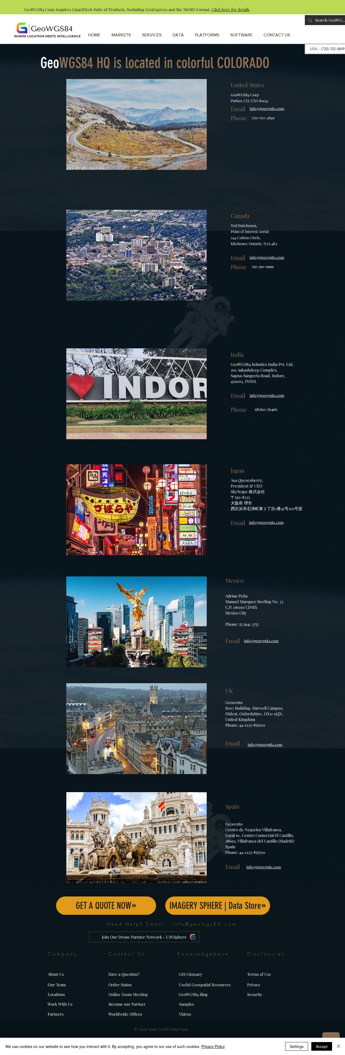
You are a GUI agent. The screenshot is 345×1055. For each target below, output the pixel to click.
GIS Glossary (190, 974)
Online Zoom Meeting (128, 994)
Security (254, 994)
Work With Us (60, 1004)
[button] (209, 32)
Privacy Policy (213, 1046)
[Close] (338, 1046)
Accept (321, 1046)
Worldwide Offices (125, 1014)
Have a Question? (124, 974)
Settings (296, 1046)
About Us (56, 974)
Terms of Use (259, 974)
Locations (56, 994)
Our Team (57, 984)
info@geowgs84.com (204, 924)
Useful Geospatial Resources (205, 984)
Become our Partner (127, 1004)
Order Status (120, 984)
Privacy (253, 984)
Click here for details (231, 9)
